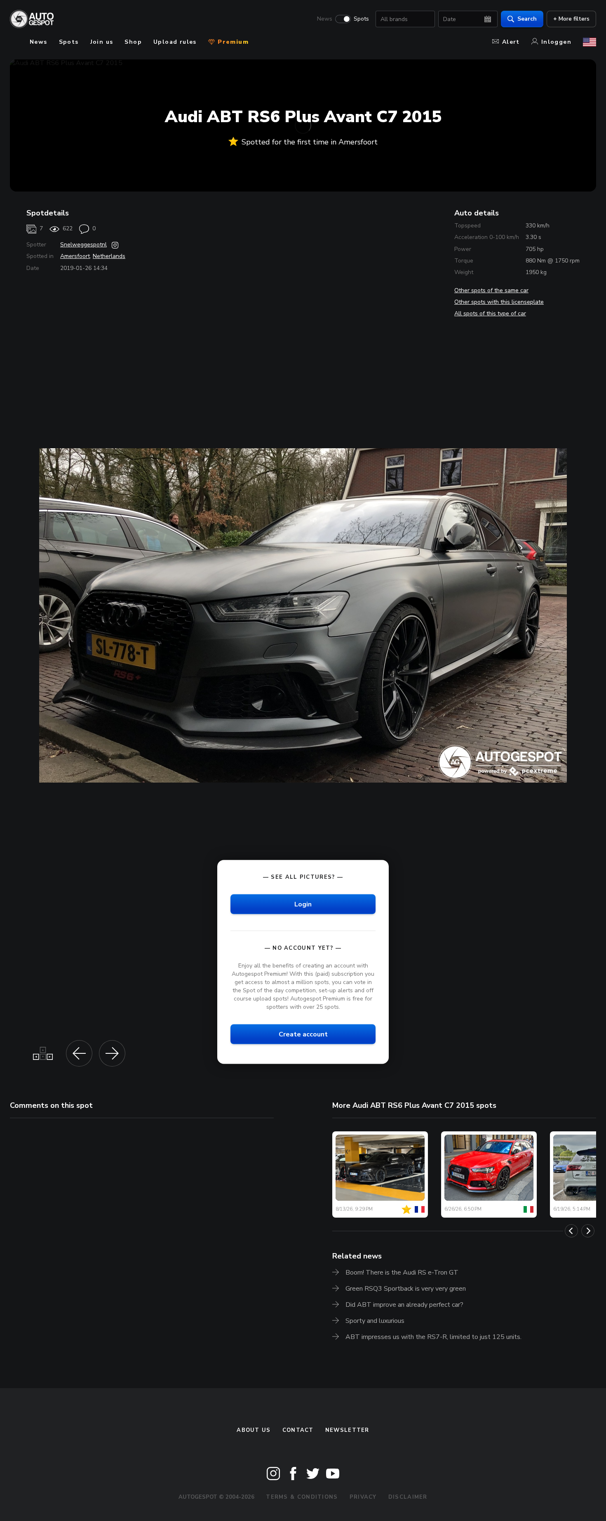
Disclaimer (407, 1497)
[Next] (588, 1231)
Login (303, 903)
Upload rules (175, 42)
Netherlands (109, 256)
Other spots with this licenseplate (499, 302)
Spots (361, 19)
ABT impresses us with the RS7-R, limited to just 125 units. (433, 1336)
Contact (298, 1430)
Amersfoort (75, 256)
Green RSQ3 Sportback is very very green (405, 1288)
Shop (133, 42)
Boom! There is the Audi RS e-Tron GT (401, 1272)
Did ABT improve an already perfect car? (404, 1304)
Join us (101, 42)
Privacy (363, 1497)
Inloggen (556, 42)
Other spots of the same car (491, 290)
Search (527, 19)
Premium (232, 42)
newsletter (347, 1430)
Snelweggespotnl (83, 244)
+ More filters (571, 19)
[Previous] (571, 1231)
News (324, 19)
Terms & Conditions (302, 1497)
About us (253, 1430)
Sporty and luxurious (374, 1320)
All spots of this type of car (490, 313)
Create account (303, 1034)
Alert (511, 42)
